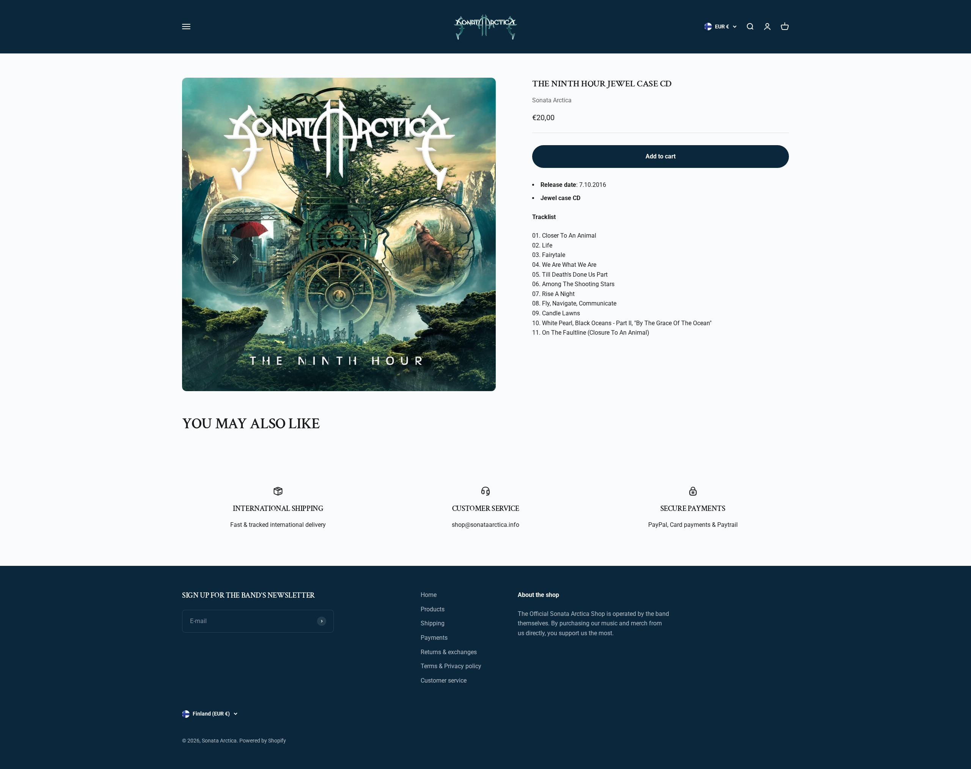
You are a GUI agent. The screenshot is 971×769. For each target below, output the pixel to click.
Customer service (444, 680)
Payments (434, 637)
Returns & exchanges (449, 652)
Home (429, 594)
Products (433, 609)
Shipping (433, 623)
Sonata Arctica (552, 100)
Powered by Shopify (262, 741)
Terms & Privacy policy (451, 666)
